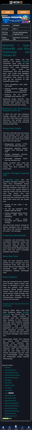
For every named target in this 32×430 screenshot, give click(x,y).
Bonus (9, 429)
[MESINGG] (16, 3)
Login (16, 428)
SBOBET (11, 393)
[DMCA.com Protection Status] (7, 419)
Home (3, 429)
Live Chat (29, 429)
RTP (22, 429)
